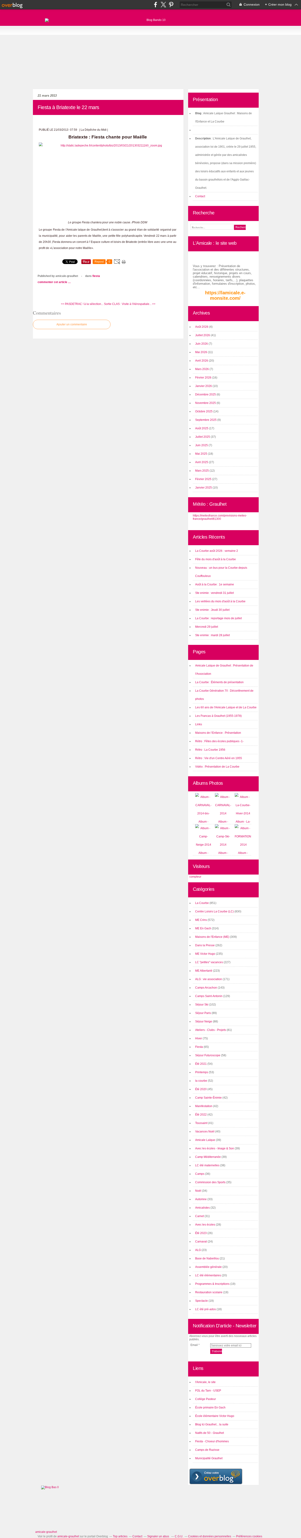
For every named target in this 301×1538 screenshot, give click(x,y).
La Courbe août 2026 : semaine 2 (216, 550)
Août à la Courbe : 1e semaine (214, 584)
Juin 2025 (202, 445)
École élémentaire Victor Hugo (214, 1416)
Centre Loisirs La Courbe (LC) (214, 911)
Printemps (201, 1072)
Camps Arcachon (206, 987)
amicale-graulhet (46, 1532)
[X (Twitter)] (163, 4)
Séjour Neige (203, 1021)
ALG (198, 1250)
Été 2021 (201, 1063)
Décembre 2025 (206, 394)
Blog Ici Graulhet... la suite (211, 1424)
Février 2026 (203, 377)
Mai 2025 (201, 453)
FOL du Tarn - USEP (208, 1390)
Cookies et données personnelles (209, 1536)
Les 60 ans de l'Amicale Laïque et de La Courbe (226, 707)
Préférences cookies (249, 1536)
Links (198, 724)
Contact (200, 196)
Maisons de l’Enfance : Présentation (218, 732)
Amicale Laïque (205, 1140)
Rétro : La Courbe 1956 (210, 749)
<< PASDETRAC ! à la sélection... (82, 304)
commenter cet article (53, 282)
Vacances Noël (204, 1131)
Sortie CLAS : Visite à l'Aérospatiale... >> (129, 304)
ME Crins (201, 920)
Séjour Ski (201, 1004)
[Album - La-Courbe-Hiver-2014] (243, 813)
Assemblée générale (208, 1267)
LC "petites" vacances (209, 962)
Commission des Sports (210, 1182)
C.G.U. (179, 1536)
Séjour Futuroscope (207, 1055)
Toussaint (201, 1123)
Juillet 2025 (203, 436)
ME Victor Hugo (205, 953)
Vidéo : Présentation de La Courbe (217, 766)
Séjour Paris (203, 1013)
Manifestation (203, 1106)
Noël (198, 1190)
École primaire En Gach (210, 1407)
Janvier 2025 (204, 487)
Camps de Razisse (207, 1449)
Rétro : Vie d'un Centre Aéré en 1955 (218, 758)
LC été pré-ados (205, 1309)
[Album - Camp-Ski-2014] (223, 844)
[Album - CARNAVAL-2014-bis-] (203, 813)
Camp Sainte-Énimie (208, 1097)
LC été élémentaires (208, 1275)
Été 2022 (201, 1114)
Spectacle (201, 1300)
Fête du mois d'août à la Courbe (215, 559)
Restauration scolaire (208, 1292)
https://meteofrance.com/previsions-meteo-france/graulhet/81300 (220, 517)
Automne (201, 1199)
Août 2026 (202, 326)
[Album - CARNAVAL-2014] (223, 813)
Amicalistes (202, 1207)
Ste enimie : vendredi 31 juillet (214, 593)
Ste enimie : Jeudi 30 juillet (212, 609)
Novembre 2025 (206, 403)
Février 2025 (203, 479)
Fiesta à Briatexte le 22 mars (68, 107)
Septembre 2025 (206, 420)
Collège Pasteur (205, 1399)
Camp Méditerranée (208, 1157)
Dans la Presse (205, 945)
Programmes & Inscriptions (212, 1284)
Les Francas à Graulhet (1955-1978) (218, 716)
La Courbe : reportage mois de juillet (218, 618)
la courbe (201, 1080)
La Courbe (202, 903)
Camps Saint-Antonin (208, 996)
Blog (198, 113)
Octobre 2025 (204, 411)
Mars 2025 (202, 470)
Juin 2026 (202, 343)
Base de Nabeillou (207, 1258)
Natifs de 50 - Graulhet (209, 1433)
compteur (195, 876)
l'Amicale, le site (205, 1382)
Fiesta (96, 276)
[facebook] (155, 4)
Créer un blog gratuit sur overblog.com (215, 1476)
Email (194, 1345)
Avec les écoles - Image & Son (214, 1148)
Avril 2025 (202, 462)
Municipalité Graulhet (208, 1458)
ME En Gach (203, 928)
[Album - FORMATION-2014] (243, 844)
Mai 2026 (201, 352)
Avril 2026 (202, 360)
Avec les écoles (205, 1224)
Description (203, 138)
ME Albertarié (203, 970)
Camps (199, 1173)
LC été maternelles (207, 1165)
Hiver (198, 1038)
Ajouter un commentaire (71, 324)
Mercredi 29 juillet (206, 626)
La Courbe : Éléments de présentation (219, 682)
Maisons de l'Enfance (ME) (212, 937)
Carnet (199, 1216)
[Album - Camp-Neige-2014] (203, 844)
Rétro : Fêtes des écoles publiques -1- (219, 741)
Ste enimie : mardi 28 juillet (212, 635)
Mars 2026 (202, 369)
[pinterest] (171, 4)
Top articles (120, 1536)
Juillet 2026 (203, 335)
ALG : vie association (208, 979)
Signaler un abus (158, 1536)
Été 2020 (201, 1089)
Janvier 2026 (204, 386)
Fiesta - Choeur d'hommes (212, 1441)
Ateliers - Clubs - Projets (210, 1030)
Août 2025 (202, 428)
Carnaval (201, 1241)
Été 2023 (201, 1233)
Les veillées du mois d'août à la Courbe (220, 601)
